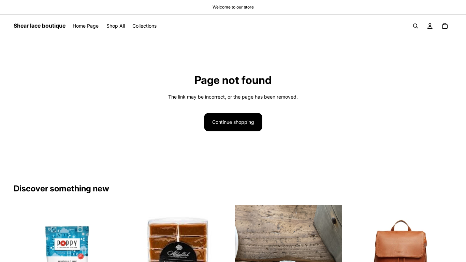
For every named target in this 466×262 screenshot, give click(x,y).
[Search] (415, 25)
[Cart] (444, 25)
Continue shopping (233, 122)
